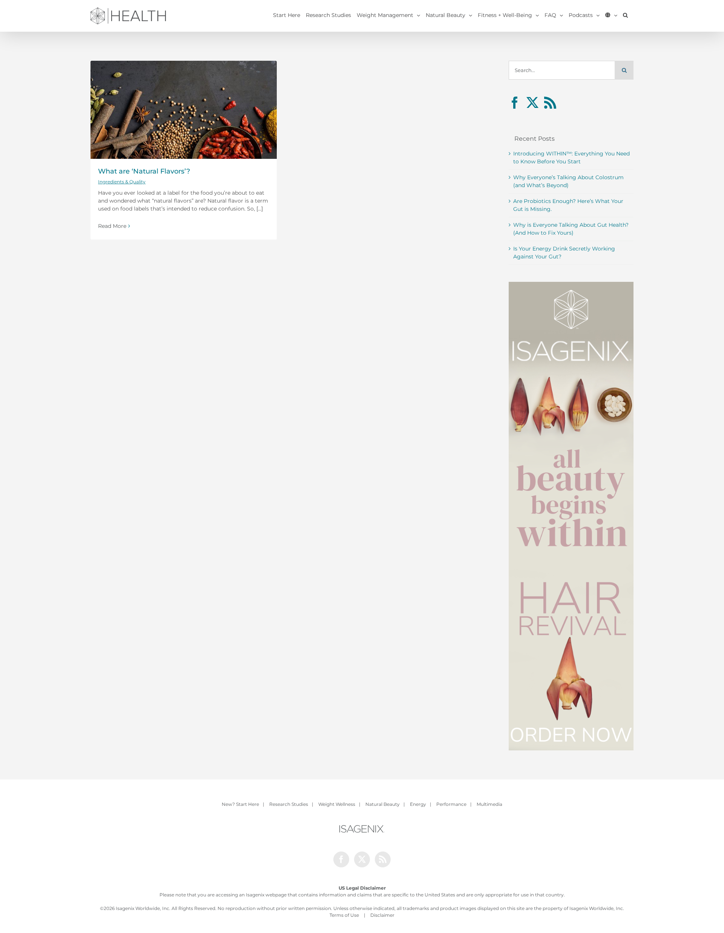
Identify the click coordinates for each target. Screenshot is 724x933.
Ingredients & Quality (122, 181)
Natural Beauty (382, 804)
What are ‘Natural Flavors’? (144, 171)
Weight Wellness (336, 804)
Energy (418, 804)
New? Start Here (240, 804)
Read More (112, 226)
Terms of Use (344, 915)
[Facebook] (515, 103)
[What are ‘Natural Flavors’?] (183, 110)
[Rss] (550, 103)
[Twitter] (532, 103)
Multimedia (489, 804)
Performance (451, 804)
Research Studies (288, 804)
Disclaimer (382, 915)
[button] (625, 15)
